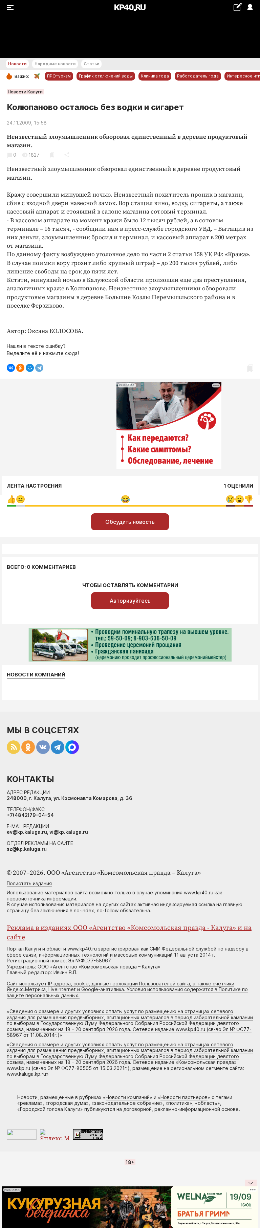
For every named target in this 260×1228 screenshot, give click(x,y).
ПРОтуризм (59, 76)
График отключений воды (106, 76)
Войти (249, 7)
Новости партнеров (184, 1097)
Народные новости (55, 63)
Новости (17, 63)
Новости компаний (36, 675)
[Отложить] (52, 155)
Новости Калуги (25, 91)
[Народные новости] (237, 7)
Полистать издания (29, 883)
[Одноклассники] (20, 368)
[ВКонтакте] (11, 368)
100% (125, 499)
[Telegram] (39, 368)
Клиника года (155, 76)
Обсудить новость (130, 521)
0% (11, 499)
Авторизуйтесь (130, 600)
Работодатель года (198, 76)
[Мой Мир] (30, 368)
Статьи (91, 63)
